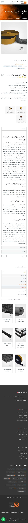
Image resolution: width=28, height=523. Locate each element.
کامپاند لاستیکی (10, 475)
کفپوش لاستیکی (12, 482)
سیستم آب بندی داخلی (22, 420)
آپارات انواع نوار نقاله (22, 413)
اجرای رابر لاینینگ (23, 415)
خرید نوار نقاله (10, 472)
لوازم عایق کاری (21, 284)
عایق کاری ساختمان (23, 439)
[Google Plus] (21, 60)
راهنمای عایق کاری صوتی (21, 432)
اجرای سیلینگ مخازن (22, 418)
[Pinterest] (20, 60)
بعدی (5, 256)
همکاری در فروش (23, 456)
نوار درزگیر (17, 64)
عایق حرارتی (22, 64)
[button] (3, 519)
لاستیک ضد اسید (10, 485)
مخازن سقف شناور (22, 294)
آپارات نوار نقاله (21, 475)
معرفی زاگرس (21, 512)
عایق (20, 66)
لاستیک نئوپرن (21, 485)
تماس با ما (9, 498)
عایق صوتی (22, 281)
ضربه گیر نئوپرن (21, 472)
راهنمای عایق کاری (13, 512)
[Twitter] (23, 60)
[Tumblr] (18, 60)
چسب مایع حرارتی (23, 437)
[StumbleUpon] (14, 60)
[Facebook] (25, 60)
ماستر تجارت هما (9, 521)
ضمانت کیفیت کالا (23, 453)
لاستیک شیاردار (21, 491)
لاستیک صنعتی (22, 291)
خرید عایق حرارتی (20, 469)
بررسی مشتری (15, 77)
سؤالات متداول (23, 458)
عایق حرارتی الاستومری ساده (18, 478)
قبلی (23, 256)
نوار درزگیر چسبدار (21, 68)
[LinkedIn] (16, 60)
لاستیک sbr (6, 478)
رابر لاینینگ (22, 482)
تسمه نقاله (12, 488)
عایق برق (22, 275)
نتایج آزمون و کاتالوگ (22, 451)
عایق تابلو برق (21, 488)
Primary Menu (2, 2)
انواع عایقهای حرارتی (22, 434)
